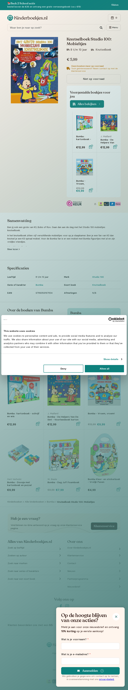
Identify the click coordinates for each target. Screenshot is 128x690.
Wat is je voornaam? (75, 639)
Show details (111, 359)
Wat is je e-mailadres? (76, 654)
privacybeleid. (106, 679)
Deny (63, 368)
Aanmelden (90, 671)
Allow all (104, 368)
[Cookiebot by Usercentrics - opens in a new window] (109, 319)
